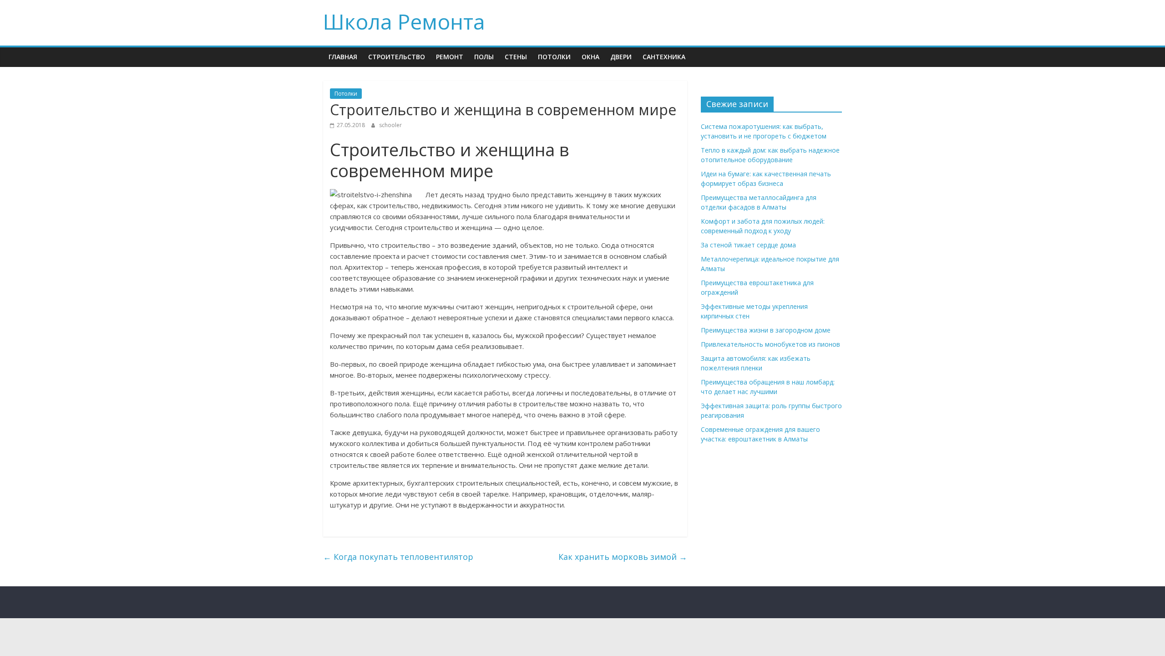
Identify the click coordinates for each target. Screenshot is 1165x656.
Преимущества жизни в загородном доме (766, 330)
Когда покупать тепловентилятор (398, 556)
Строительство (396, 56)
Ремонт (449, 56)
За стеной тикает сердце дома (748, 245)
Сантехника (664, 56)
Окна (590, 56)
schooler (390, 125)
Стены (516, 56)
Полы (484, 56)
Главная (343, 56)
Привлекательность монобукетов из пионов (770, 344)
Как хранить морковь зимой (622, 556)
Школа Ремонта (404, 21)
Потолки (554, 56)
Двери (621, 56)
